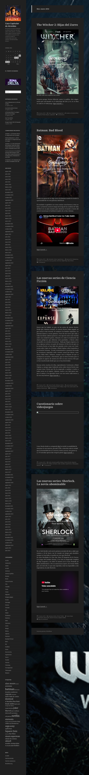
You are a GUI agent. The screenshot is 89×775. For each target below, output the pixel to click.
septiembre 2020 (9, 357)
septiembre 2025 (9, 200)
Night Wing (64, 260)
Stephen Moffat (62, 617)
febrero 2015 (8, 532)
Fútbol (6, 613)
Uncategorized (8, 667)
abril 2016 (7, 495)
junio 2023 (8, 271)
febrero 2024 (8, 250)
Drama (7, 600)
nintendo (9, 719)
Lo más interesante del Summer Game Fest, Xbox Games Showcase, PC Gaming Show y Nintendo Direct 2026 (12, 146)
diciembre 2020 (9, 349)
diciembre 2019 (9, 380)
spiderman (8, 728)
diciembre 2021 (9, 318)
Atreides (7, 133)
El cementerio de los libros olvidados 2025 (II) (12, 160)
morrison (59, 260)
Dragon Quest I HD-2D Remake (12, 122)
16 (17, 57)
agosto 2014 (8, 548)
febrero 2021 (8, 344)
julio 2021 (7, 331)
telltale (7, 739)
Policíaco (7, 636)
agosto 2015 (8, 516)
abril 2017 (7, 464)
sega (7, 726)
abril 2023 (7, 276)
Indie (6, 620)
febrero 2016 (8, 501)
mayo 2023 (8, 273)
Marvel (8, 710)
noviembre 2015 (9, 508)
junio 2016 (8, 490)
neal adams (14, 713)
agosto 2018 (8, 422)
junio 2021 (8, 333)
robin (7, 723)
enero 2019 (8, 409)
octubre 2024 (8, 229)
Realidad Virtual (9, 639)
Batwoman (17, 689)
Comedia (7, 586)
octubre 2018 (8, 417)
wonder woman (10, 743)
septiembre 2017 (9, 451)
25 (6, 62)
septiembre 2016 (9, 482)
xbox (17, 743)
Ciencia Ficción (9, 581)
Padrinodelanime (9, 138)
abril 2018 (7, 433)
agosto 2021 (8, 328)
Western (7, 673)
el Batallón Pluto (10, 701)
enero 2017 (8, 472)
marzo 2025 (8, 216)
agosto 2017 (8, 454)
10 (19, 55)
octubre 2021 (8, 323)
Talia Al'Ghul (71, 260)
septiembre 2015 (9, 514)
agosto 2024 (8, 234)
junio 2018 (8, 427)
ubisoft (8, 741)
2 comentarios (60, 114)
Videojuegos (8, 670)
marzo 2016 (8, 498)
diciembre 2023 (9, 255)
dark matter (47, 386)
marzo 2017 (8, 467)
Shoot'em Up (8, 652)
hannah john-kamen (55, 386)
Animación (8, 563)
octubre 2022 (8, 291)
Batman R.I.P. (69, 259)
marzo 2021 (8, 341)
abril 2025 (7, 213)
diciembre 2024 (9, 223)
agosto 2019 (8, 391)
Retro (6, 641)
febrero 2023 (8, 281)
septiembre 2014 (9, 545)
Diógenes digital (9, 597)
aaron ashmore (70, 385)
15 (15, 57)
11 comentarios (47, 465)
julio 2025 (7, 205)
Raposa (47, 114)
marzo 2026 (8, 184)
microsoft (8, 713)
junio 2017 (8, 459)
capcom (8, 694)
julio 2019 (7, 393)
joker (15, 708)
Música (7, 631)
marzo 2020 (8, 372)
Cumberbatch (40, 617)
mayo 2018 (8, 430)
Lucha (6, 626)
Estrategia (7, 602)
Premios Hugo (16, 721)
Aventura (7, 571)
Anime (6, 565)
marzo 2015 (8, 529)
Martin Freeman (54, 617)
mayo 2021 (8, 336)
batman (9, 689)
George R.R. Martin (9, 705)
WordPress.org (8, 763)
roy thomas (12, 723)
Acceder (7, 756)
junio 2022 (8, 302)
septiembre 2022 (9, 294)
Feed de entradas (9, 758)
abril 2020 (7, 370)
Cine (6, 584)
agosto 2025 (8, 203)
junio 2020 (8, 365)
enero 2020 (8, 378)
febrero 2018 (8, 438)
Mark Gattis (46, 617)
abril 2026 (7, 182)
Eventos (7, 605)
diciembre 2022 (9, 286)
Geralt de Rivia (9, 708)
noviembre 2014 (9, 540)
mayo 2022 (8, 305)
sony (12, 726)
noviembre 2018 (9, 414)
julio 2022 (7, 299)
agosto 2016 (8, 485)
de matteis (39, 260)
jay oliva (54, 260)
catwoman (14, 694)
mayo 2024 (8, 242)
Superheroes (8, 654)
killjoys (61, 386)
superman (15, 736)
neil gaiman (8, 716)
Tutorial (7, 662)
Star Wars (12, 734)
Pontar (43, 114)
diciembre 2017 (9, 443)
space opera (73, 386)
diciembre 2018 (9, 412)
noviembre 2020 (9, 352)
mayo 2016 (8, 493)
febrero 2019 (8, 407)
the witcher (13, 739)
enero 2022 (8, 315)
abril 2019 (7, 401)
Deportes (7, 594)
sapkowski (52, 114)
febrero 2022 (8, 312)
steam (7, 736)
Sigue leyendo (58, 103)
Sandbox (7, 647)
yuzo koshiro (15, 745)
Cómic (6, 589)
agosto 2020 (8, 359)
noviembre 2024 (9, 226)
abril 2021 (7, 338)
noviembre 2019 (9, 383)
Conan (6, 592)
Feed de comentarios (10, 761)
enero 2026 (8, 189)
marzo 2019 (8, 404)
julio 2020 (7, 362)
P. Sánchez (7, 160)
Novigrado (39, 114)
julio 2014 (7, 550)
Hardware (7, 615)
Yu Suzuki (8, 745)
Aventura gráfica (9, 573)
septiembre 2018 (9, 420)
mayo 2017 (8, 461)
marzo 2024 (8, 247)
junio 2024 (8, 239)
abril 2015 (7, 527)
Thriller (7, 660)
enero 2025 (8, 221)
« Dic (8, 64)
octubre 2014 (8, 542)
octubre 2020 (8, 354)
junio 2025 (8, 208)
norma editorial (8, 721)
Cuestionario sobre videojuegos (50, 405)
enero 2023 (8, 284)
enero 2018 (8, 440)
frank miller (9, 704)
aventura (8, 686)
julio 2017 (7, 456)
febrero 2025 (8, 218)
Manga (7, 628)
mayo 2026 (8, 179)
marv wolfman (15, 711)
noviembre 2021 (9, 320)
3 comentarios (41, 262)
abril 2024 (7, 244)
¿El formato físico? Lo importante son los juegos (12, 113)
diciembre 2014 (9, 537)
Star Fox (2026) (9, 118)
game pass (17, 704)
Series (6, 649)
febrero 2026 (8, 187)
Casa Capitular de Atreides (12, 24)
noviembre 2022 (9, 289)
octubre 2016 (8, 480)
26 (8, 62)
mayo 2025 (8, 210)
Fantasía (7, 607)
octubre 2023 (8, 260)
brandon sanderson (11, 692)
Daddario (68, 113)
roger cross (67, 386)
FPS (6, 610)
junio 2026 (8, 176)
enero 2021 (8, 346)
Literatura (7, 623)
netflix (16, 716)
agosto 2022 (8, 297)
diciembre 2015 (9, 506)
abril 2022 (7, 307)
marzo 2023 (8, 278)
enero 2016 (8, 503)
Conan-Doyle (69, 616)
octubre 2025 (8, 197)
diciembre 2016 (9, 474)
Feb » (18, 64)
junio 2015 (8, 522)
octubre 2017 (8, 448)
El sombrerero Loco (47, 260)
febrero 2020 (8, 375)
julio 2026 (7, 174)
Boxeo (6, 579)
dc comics (16, 696)
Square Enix (11, 731)
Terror (7, 657)
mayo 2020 (8, 367)
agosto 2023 (8, 265)
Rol (6, 644)
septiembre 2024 (9, 231)
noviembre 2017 (9, 446)
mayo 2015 (8, 524)
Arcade (7, 568)
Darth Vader (9, 696)
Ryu (17, 723)
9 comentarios (53, 388)
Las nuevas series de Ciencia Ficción (56, 279)
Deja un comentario (43, 619)
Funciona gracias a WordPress (44, 631)
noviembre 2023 (9, 257)
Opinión (7, 633)
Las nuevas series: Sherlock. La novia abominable (56, 482)
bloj (59, 446)
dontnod (9, 699)
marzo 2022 (8, 310)
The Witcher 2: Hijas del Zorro (57, 25)
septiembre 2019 (9, 388)
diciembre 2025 (9, 192)
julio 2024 (7, 237)
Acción (7, 560)
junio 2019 (8, 396)
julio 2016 (7, 488)
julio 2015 (7, 519)
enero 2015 (8, 535)
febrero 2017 (8, 469)
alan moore (10, 683)
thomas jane (44, 388)
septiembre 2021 (9, 325)
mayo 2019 (8, 399)
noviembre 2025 (9, 195)
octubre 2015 (8, 511)
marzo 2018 (8, 435)
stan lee (7, 734)
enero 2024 (8, 252)
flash (18, 701)
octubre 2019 (8, 386)
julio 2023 (7, 268)
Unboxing (7, 665)
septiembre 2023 (9, 263)
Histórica (7, 618)
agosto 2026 (8, 171)
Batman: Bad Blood (50, 130)
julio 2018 (7, 425)
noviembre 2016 (9, 477)
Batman (7, 576)
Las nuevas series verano (11, 108)
